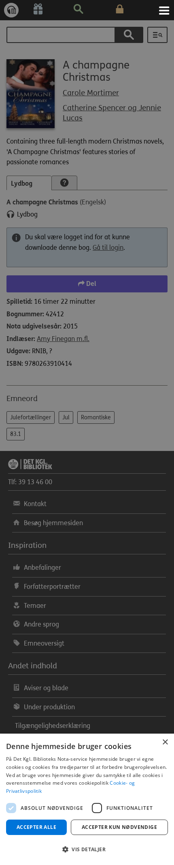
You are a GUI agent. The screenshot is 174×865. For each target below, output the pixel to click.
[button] (87, 850)
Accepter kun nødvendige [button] (119, 827)
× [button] (165, 742)
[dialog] (87, 799)
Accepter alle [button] (36, 827)
